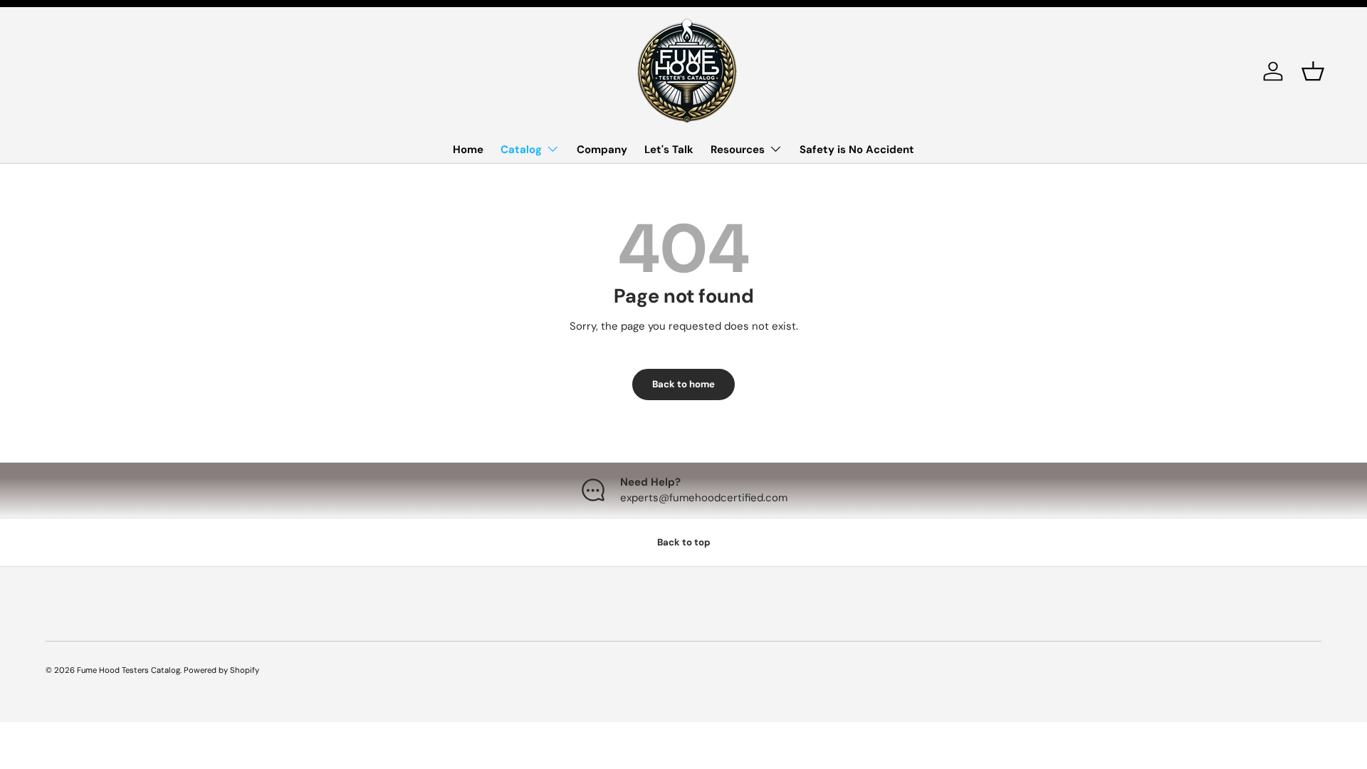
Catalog (521, 149)
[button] (1313, 71)
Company (602, 149)
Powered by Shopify (221, 670)
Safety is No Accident (857, 149)
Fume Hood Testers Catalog (128, 670)
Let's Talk (668, 149)
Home (468, 149)
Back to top (684, 542)
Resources (738, 149)
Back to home (683, 384)
